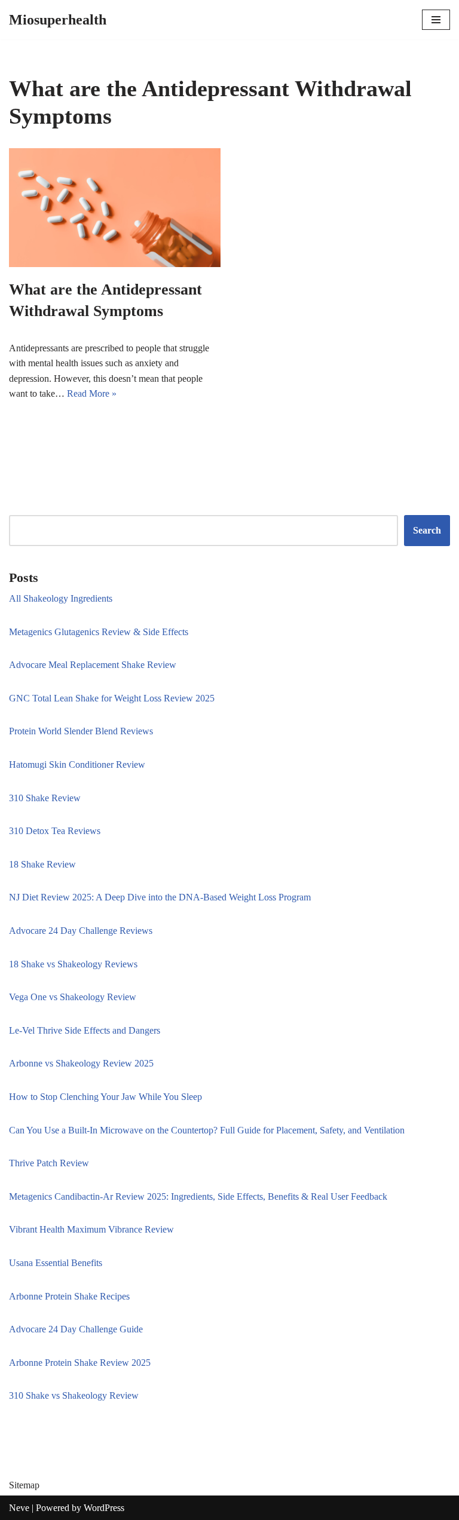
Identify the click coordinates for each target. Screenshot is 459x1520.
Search (427, 530)
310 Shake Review (45, 798)
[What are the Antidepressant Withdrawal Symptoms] (115, 207)
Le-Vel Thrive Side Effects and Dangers (84, 1030)
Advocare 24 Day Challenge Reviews (80, 931)
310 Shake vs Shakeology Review (74, 1395)
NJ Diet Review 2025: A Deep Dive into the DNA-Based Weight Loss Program (160, 897)
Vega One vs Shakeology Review (72, 997)
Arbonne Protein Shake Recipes (69, 1296)
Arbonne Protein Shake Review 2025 (80, 1362)
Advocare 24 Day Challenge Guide (76, 1329)
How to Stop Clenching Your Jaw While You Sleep (105, 1097)
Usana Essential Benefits (55, 1263)
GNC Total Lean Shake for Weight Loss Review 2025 (112, 698)
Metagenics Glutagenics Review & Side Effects (98, 632)
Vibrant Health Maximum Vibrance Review (91, 1229)
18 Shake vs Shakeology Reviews (73, 964)
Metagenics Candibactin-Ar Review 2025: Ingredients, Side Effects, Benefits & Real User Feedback (198, 1196)
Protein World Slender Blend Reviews (81, 731)
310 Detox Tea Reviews (54, 831)
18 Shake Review (42, 864)
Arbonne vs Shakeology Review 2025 (81, 1063)
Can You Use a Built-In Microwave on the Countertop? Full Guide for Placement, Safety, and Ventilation (207, 1130)
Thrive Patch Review (49, 1163)
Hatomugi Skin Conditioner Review (77, 764)
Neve (19, 1508)
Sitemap (24, 1485)
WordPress (104, 1508)
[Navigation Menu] (436, 20)
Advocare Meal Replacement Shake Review (92, 665)
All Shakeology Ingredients (60, 598)
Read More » (92, 393)
